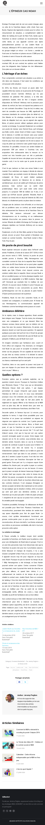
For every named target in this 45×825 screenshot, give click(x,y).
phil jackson (16, 670)
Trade (30, 670)
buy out (13, 667)
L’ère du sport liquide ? (24, 769)
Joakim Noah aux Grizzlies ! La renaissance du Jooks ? (11, 631)
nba (26, 667)
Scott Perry (24, 670)
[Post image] (8, 733)
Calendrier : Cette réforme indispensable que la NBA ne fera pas (28, 757)
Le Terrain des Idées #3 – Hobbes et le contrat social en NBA (29, 743)
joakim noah (20, 667)
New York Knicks (33, 667)
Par (32, 661)
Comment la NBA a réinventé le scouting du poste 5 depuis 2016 (28, 731)
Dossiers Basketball (18, 661)
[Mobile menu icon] (41, 3)
